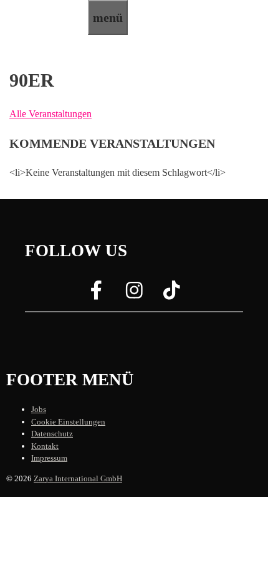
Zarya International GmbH (78, 478)
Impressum (49, 458)
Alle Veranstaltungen (50, 113)
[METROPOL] (44, 27)
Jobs (38, 409)
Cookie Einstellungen (68, 421)
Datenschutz (52, 433)
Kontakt (45, 446)
